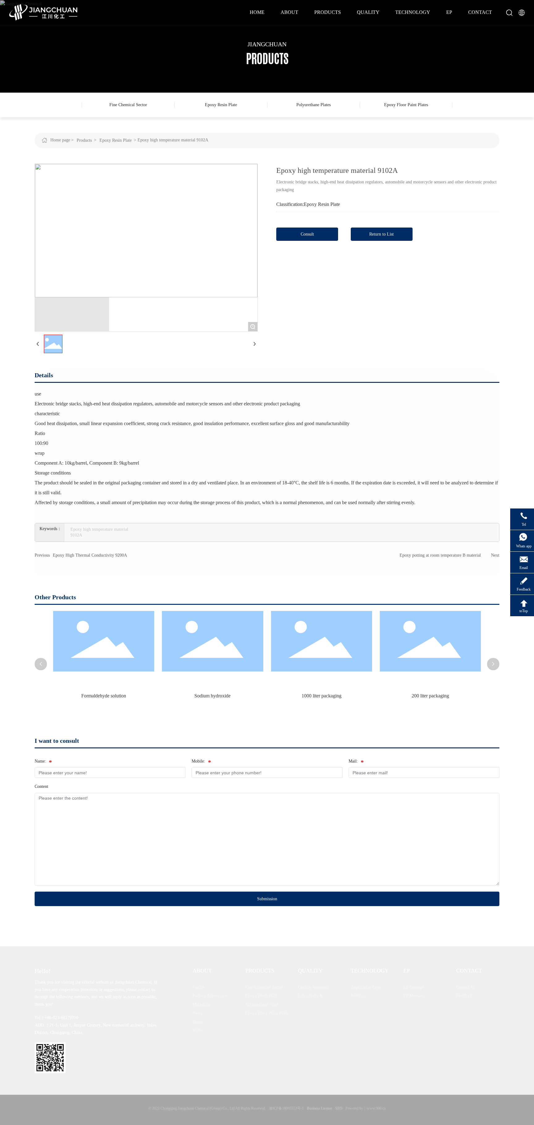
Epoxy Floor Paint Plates (406, 104)
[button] (41, 664)
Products (84, 140)
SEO (338, 1108)
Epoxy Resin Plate (221, 104)
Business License (319, 1108)
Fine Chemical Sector (128, 104)
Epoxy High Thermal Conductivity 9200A (90, 555)
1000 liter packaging (264, 695)
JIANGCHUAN (267, 44)
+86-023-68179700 (61, 1017)
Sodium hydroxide (155, 695)
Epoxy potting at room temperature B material (440, 555)
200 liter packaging (373, 695)
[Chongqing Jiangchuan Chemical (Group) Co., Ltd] (43, 12)
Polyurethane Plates (313, 104)
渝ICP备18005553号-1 (286, 1108)
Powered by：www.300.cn (365, 1108)
